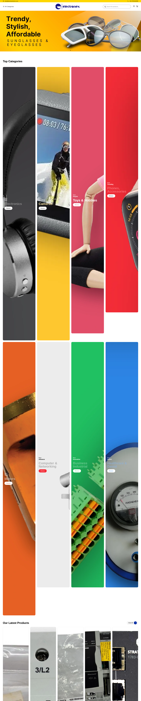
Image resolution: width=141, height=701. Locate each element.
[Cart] (137, 6)
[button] (70, 50)
